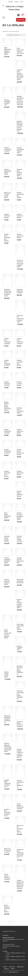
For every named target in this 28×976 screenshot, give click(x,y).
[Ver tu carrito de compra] (23, 14)
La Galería (5, 966)
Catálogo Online (20, 966)
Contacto (13, 968)
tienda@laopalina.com (11, 939)
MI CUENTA (10, 1)
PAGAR (21, 1)
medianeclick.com (13, 972)
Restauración (12, 966)
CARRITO (16, 1)
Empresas (7, 968)
